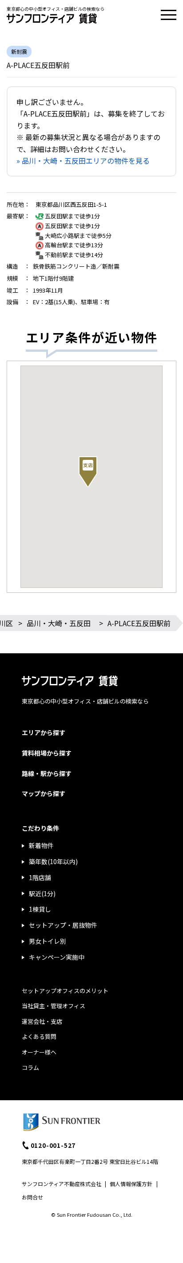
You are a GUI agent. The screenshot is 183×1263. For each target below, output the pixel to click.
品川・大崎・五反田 (59, 623)
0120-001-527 (53, 1145)
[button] (88, 472)
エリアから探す (43, 732)
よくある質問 (39, 1036)
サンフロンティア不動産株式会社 (61, 1183)
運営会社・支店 (42, 1021)
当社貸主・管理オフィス (53, 1006)
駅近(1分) (42, 893)
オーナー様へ (39, 1052)
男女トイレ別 (47, 941)
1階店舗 (40, 877)
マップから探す (43, 793)
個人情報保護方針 (131, 1183)
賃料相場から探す (47, 752)
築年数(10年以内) (53, 861)
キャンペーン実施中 (56, 957)
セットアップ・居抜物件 (63, 925)
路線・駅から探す (47, 773)
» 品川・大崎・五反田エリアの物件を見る (83, 160)
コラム (30, 1067)
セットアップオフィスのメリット (65, 990)
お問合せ (32, 1197)
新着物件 (41, 845)
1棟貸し (40, 909)
